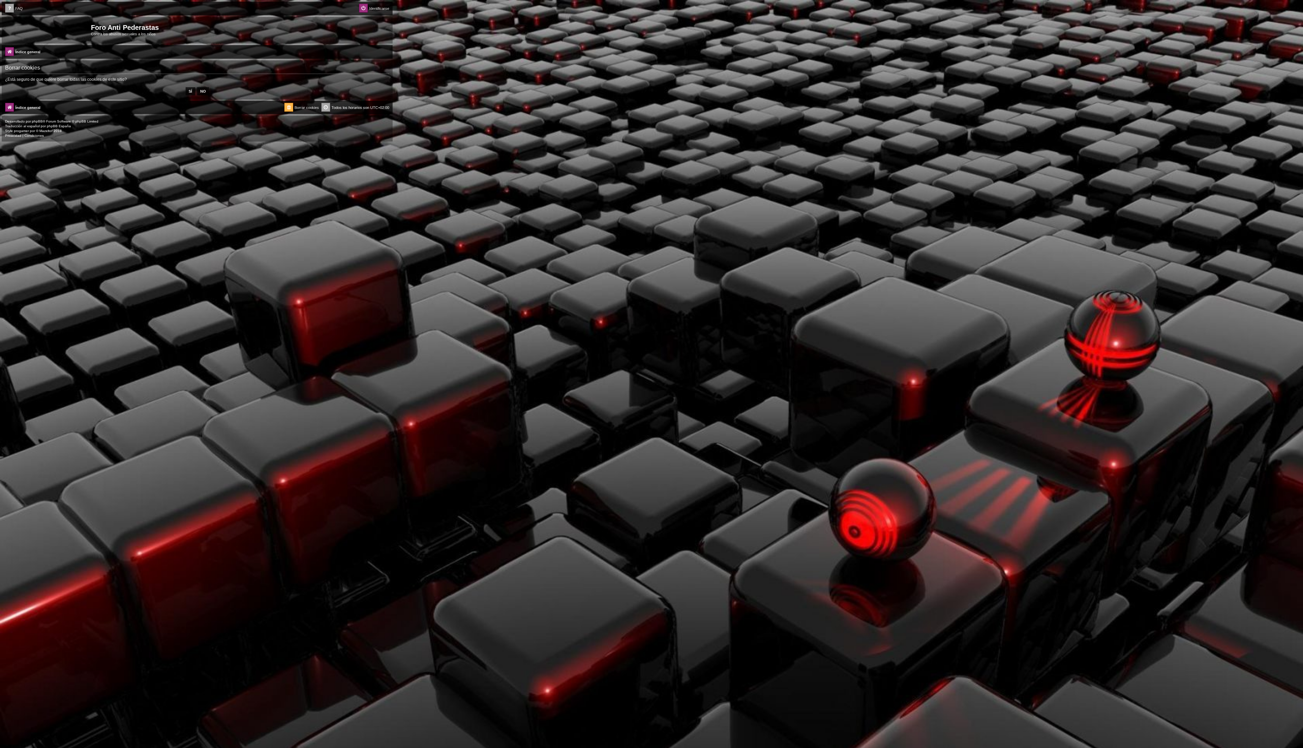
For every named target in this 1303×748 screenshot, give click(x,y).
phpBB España (59, 126)
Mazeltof (46, 131)
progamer (21, 131)
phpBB (37, 121)
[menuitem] (14, 9)
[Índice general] (47, 29)
